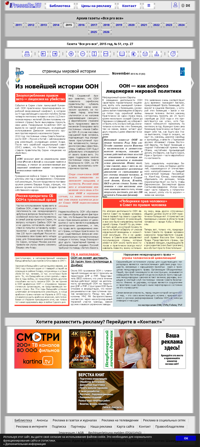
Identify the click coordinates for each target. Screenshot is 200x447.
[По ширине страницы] (106, 53)
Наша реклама (101, 426)
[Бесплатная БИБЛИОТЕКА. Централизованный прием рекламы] (25, 5)
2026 (106, 32)
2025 (94, 32)
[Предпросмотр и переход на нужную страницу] (122, 53)
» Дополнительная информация (24, 444)
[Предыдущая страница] (43, 53)
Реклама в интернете (31, 426)
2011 (18, 25)
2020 (131, 25)
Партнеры (78, 426)
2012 (31, 25)
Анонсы (42, 420)
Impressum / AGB (71, 433)
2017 (94, 25)
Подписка (59, 426)
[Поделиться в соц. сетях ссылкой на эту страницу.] (157, 53)
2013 (43, 25)
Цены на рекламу (96, 5)
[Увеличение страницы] (71, 53)
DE (188, 5)
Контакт (129, 5)
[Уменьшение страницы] (83, 53)
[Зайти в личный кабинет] (175, 5)
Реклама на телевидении (120, 420)
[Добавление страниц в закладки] (173, 53)
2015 (69, 25)
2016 (81, 25)
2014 (56, 25)
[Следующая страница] (55, 53)
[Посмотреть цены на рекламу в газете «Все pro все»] (134, 53)
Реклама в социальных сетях (164, 420)
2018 (106, 25)
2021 (144, 25)
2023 (169, 25)
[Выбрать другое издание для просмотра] (27, 53)
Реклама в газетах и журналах (75, 420)
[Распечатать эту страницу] (145, 53)
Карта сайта (125, 426)
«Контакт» (149, 322)
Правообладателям (169, 426)
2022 (156, 25)
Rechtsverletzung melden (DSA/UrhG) (114, 433)
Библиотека (60, 5)
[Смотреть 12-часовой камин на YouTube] (82, 349)
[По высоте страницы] (94, 53)
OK (186, 438)
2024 (181, 25)
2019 (119, 25)
